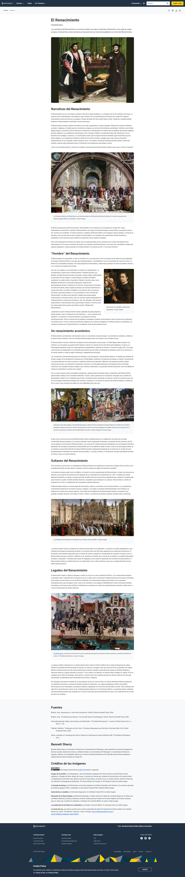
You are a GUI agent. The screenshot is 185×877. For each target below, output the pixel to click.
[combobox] (155, 3)
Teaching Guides (66, 838)
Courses (19, 3)
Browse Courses (38, 838)
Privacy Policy (53, 873)
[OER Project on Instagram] (149, 838)
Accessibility (117, 851)
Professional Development (69, 841)
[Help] (144, 3)
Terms (134, 851)
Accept (145, 869)
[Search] (167, 3)
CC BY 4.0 (81, 770)
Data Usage (127, 851)
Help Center (97, 841)
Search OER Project (39, 843)
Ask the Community (100, 843)
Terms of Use (41, 873)
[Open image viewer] (92, 70)
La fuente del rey (58, 653)
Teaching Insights (66, 843)
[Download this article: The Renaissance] (176, 10)
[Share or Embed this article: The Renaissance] (180, 10)
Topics (29, 3)
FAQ (95, 838)
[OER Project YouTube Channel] (145, 838)
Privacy (141, 851)
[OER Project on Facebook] (141, 838)
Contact (148, 851)
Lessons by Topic (38, 841)
